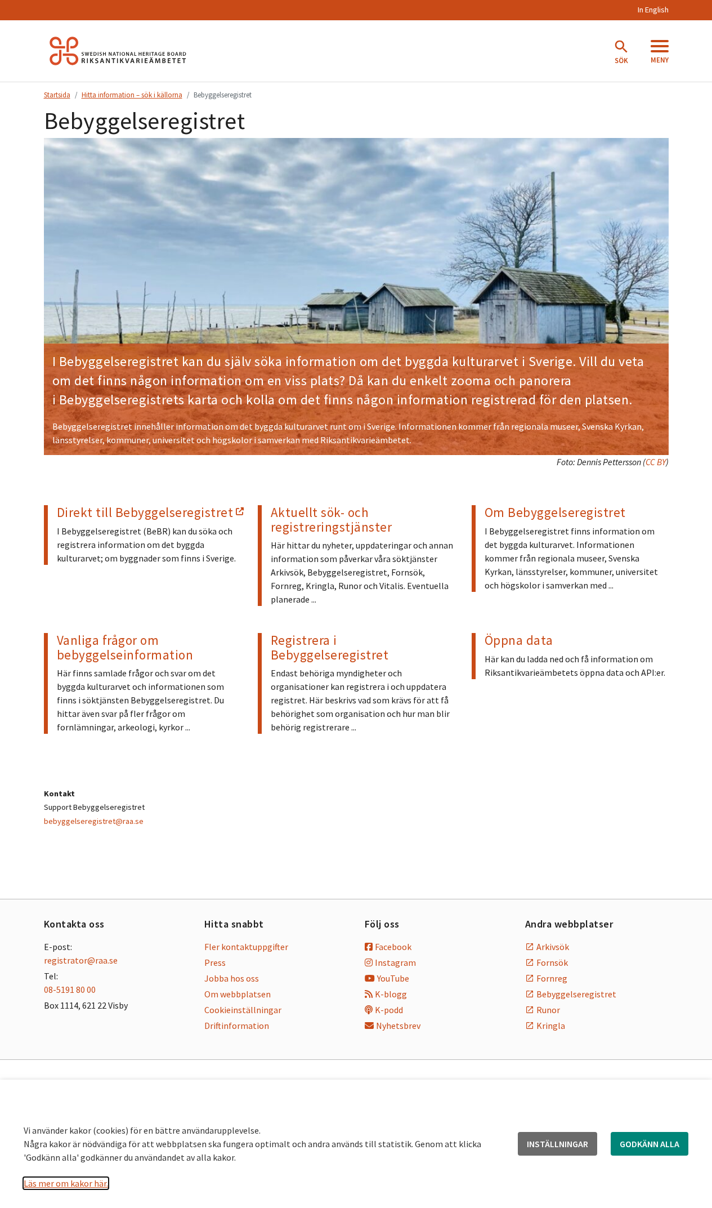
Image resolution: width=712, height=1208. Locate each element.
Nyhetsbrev (398, 1025)
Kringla (550, 1025)
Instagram (395, 962)
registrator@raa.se (81, 960)
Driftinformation (236, 1025)
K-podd (389, 1009)
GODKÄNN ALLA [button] (649, 1143)
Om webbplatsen (237, 994)
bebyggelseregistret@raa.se (94, 821)
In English (653, 10)
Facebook (393, 946)
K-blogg (391, 994)
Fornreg (551, 978)
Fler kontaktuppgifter (246, 946)
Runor (548, 1009)
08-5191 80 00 (70, 989)
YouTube (393, 978)
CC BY (656, 461)
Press (215, 962)
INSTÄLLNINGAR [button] (557, 1143)
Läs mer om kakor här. (66, 1183)
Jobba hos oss (231, 978)
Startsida (57, 94)
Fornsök (552, 962)
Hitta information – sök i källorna (132, 94)
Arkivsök (552, 946)
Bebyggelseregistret (576, 994)
